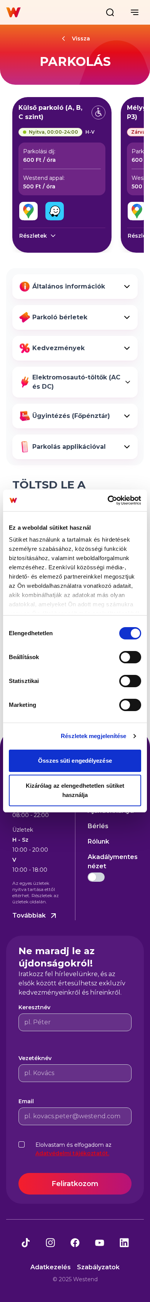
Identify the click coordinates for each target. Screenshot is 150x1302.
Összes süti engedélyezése (75, 760)
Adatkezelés (50, 1267)
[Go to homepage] (13, 12)
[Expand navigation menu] (134, 12)
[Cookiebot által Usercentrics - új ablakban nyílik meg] (108, 500)
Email (26, 1101)
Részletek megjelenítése (93, 736)
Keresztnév (34, 1007)
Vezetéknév (35, 1058)
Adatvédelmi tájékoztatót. (72, 1153)
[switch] (130, 657)
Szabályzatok (98, 1267)
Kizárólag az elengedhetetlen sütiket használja (75, 790)
